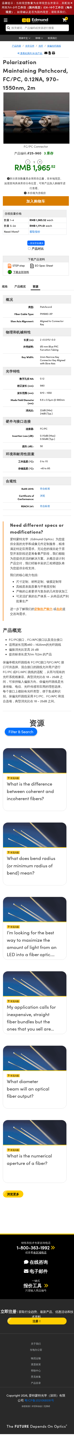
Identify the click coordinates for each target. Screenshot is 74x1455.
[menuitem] (6, 19)
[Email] (46, 53)
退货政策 (36, 1364)
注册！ (37, 1321)
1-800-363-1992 (33, 1247)
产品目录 (36, 1382)
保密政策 (26, 1406)
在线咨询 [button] (39, 1262)
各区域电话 (39, 1252)
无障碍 (47, 1406)
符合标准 (45, 488)
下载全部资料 (21, 272)
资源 (36, 286)
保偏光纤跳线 (54, 45)
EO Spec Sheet (43, 265)
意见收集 (36, 1376)
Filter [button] (13, 731)
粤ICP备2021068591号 (39, 1400)
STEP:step (18, 265)
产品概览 (20, 286)
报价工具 (33, 1285)
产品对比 (37, 248)
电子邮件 (39, 1271)
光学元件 (29, 45)
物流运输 (36, 1358)
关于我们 (36, 1343)
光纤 (41, 45)
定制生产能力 (43, 609)
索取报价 (35, 231)
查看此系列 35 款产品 (31, 53)
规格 (5, 286)
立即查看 (34, 785)
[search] (37, 27)
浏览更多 (13, 1194)
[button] (49, 53)
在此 (59, 609)
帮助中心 (36, 1370)
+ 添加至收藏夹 (36, 243)
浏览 (42, 495)
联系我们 (52, 37)
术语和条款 (37, 1406)
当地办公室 (36, 1349)
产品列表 (16, 45)
